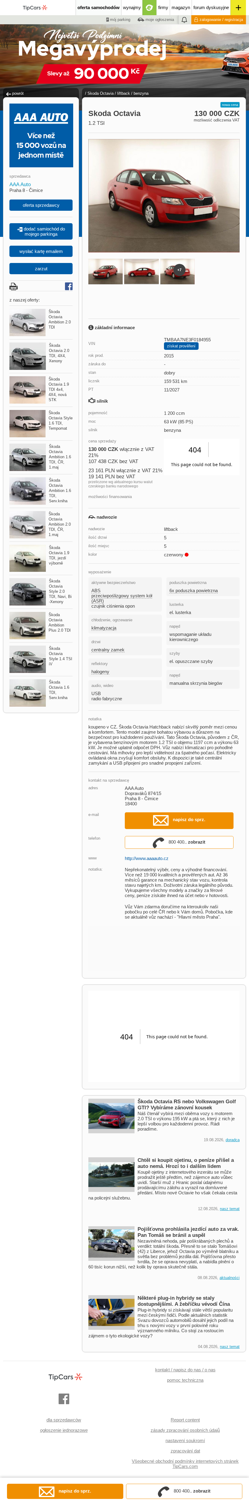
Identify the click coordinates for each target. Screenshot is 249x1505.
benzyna (141, 93)
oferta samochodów (98, 7)
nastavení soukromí (185, 1440)
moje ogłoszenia (159, 19)
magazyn (181, 7)
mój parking (119, 19)
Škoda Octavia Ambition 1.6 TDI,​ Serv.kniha (60, 490)
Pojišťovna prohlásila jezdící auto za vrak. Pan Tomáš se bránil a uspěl (188, 1232)
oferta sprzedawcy (41, 205)
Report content (185, 1419)
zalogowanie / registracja (221, 19)
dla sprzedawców (63, 1419)
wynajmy (132, 7)
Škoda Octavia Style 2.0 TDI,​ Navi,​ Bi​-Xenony (60, 591)
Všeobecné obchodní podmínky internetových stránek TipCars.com (185, 1464)
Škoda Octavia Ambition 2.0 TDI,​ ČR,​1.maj (60, 524)
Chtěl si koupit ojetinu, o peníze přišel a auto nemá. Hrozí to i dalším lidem (186, 1163)
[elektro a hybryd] (149, 7)
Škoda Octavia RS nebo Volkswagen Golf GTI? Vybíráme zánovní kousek (187, 1105)
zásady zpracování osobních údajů (185, 1430)
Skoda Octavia (100, 93)
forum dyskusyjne (211, 7)
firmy (163, 7)
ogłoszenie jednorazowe (64, 1430)
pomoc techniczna (185, 1380)
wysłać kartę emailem (41, 251)
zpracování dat (185, 1450)
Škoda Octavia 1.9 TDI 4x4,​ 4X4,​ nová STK (59, 389)
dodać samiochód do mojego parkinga (43, 231)
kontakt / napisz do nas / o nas (185, 1369)
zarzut (41, 268)
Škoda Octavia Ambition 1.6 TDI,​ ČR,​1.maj (60, 456)
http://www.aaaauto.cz (147, 858)
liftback (123, 93)
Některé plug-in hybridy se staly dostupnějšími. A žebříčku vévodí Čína (184, 1301)
